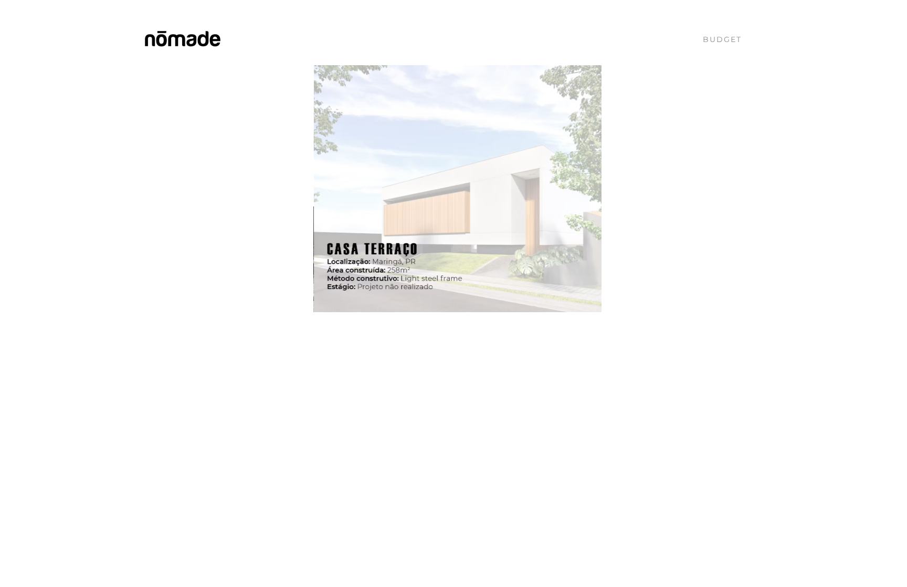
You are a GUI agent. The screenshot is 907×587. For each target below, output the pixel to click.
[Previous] (327, 189)
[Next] (587, 189)
